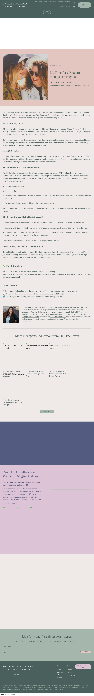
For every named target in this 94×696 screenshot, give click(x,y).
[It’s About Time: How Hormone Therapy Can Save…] (37, 356)
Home (59, 666)
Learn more (26, 321)
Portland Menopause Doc (56, 314)
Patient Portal (71, 676)
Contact (69, 672)
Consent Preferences (8, 694)
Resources (70, 666)
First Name (7, 647)
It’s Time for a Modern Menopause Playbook (65, 74)
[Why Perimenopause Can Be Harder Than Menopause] (13, 356)
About (59, 669)
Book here (83, 4)
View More (47, 411)
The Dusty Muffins (57, 317)
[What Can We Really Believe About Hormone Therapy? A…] (13, 385)
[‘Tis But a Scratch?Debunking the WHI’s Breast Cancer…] (60, 356)
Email (5, 652)
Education (70, 669)
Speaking (60, 677)
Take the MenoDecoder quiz (83, 666)
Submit (86, 651)
